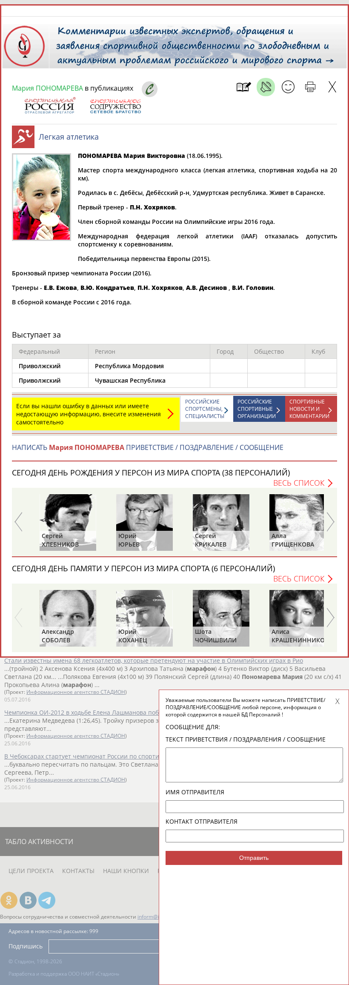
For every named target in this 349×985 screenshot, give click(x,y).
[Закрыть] (332, 87)
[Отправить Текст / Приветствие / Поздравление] (288, 87)
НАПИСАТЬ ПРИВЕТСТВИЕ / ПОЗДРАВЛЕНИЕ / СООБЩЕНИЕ (147, 447)
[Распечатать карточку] (310, 87)
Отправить (254, 857)
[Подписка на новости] (244, 87)
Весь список (298, 483)
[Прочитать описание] (266, 87)
